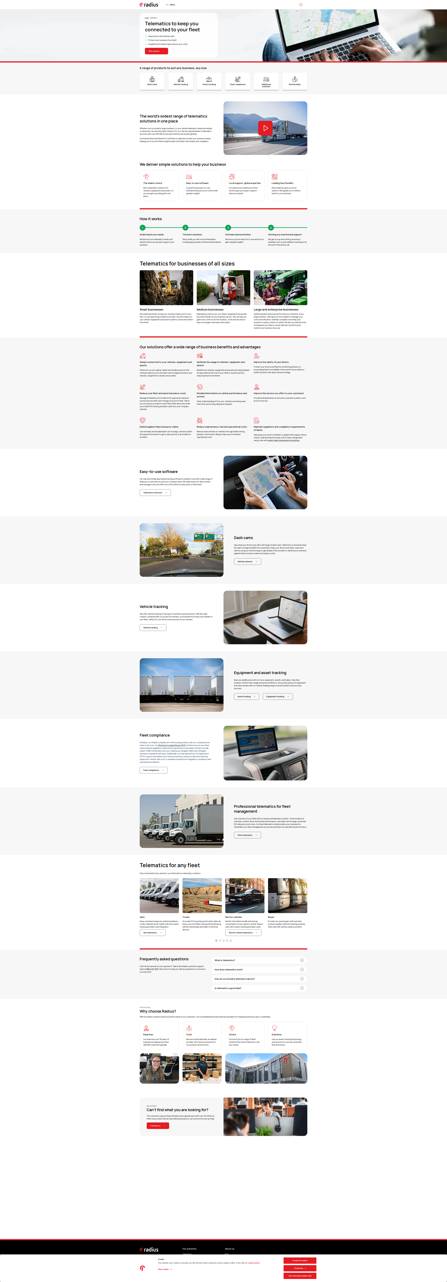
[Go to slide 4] (227, 940)
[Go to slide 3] (223, 940)
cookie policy (254, 1263)
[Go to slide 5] (231, 940)
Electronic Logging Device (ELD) (172, 745)
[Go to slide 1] (216, 940)
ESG (227, 1254)
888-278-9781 (152, 969)
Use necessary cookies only (300, 1276)
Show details (163, 1269)
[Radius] (149, 4)
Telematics (187, 1254)
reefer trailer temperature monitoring (283, 440)
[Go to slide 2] (220, 940)
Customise (298, 1268)
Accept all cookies (300, 1261)
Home (147, 18)
